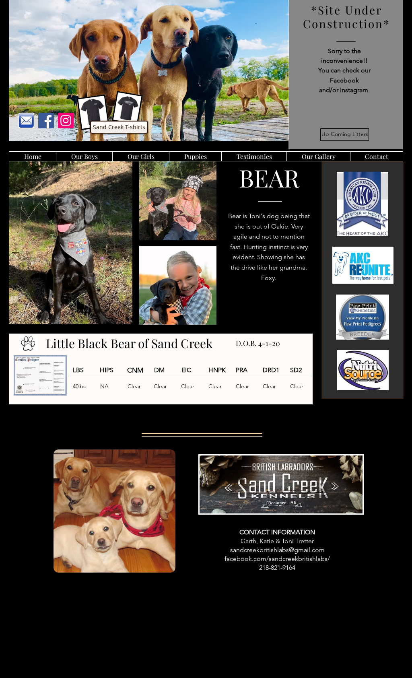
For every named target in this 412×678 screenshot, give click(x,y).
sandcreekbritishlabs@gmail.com (277, 550)
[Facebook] (46, 120)
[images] (26, 120)
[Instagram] (66, 120)
